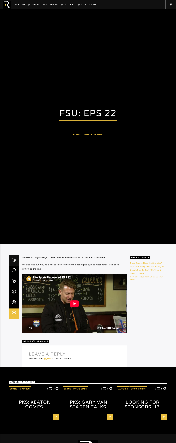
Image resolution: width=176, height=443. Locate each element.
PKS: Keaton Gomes (35, 426)
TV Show (98, 144)
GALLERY (69, 4)
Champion (25, 410)
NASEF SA (52, 4)
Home (21, 4)
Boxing (76, 144)
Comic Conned (137, 295)
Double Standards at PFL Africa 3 (145, 291)
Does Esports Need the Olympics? (146, 284)
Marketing (123, 410)
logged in (47, 379)
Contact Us (89, 4)
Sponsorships (138, 410)
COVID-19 (87, 144)
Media (35, 4)
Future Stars (80, 410)
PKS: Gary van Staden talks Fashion (89, 428)
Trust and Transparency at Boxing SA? (147, 288)
